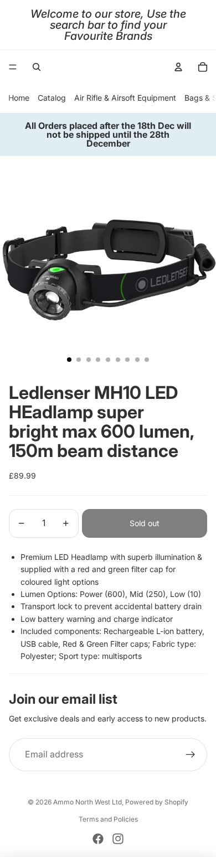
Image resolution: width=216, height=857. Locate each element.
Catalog (52, 97)
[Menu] (12, 67)
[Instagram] (118, 838)
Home (18, 97)
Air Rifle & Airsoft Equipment (125, 97)
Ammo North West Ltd (87, 802)
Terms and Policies (108, 819)
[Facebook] (98, 838)
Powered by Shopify (156, 802)
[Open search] (36, 67)
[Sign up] (190, 754)
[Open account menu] (178, 67)
